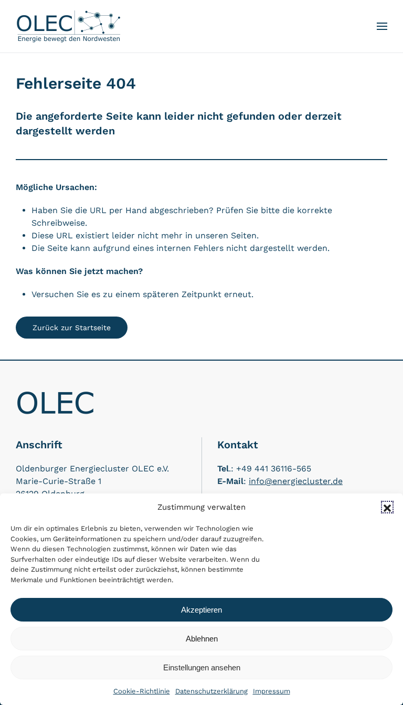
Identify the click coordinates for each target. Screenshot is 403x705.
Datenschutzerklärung (211, 691)
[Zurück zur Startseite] (68, 26)
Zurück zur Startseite (72, 327)
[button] (387, 507)
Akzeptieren (201, 609)
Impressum (271, 691)
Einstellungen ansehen (201, 667)
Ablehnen (202, 638)
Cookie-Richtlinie (141, 691)
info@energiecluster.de (296, 481)
